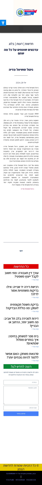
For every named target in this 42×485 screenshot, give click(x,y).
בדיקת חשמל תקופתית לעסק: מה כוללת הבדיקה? (22, 306)
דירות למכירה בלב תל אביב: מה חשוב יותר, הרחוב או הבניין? (21, 322)
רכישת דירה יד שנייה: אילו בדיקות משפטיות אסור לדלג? (22, 290)
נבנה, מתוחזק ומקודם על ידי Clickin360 (21, 474)
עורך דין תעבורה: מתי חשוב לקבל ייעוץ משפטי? (21, 275)
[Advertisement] (21, 216)
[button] (21, 29)
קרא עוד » (35, 280)
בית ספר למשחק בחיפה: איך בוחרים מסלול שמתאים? (23, 339)
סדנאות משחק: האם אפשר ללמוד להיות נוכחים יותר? (21, 355)
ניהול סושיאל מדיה (27, 189)
